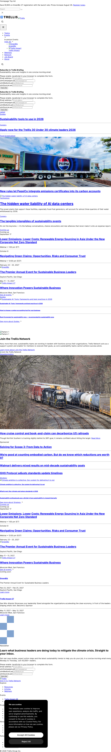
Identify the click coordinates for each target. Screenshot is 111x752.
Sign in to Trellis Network (10, 681)
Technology (5, 198)
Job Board (8, 57)
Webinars (8, 52)
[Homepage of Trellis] (3, 679)
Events (7, 35)
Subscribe (4, 88)
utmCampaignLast (7, 80)
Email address (6, 78)
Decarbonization (7, 354)
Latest (2, 112)
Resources (8, 687)
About (6, 59)
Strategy (3, 478)
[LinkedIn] (1, 738)
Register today (79, 5)
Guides (3, 114)
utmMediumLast (6, 83)
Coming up (4, 230)
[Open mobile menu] (3, 27)
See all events (6, 295)
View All (7, 42)
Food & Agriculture (7, 136)
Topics (7, 33)
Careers (3, 125)
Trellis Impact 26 (11, 699)
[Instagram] (4, 738)
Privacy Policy (27, 727)
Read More (95, 438)
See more (9, 321)
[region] (26, 724)
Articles (7, 689)
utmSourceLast (6, 85)
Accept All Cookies (26, 735)
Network (7, 55)
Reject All (26, 741)
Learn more (17, 350)
